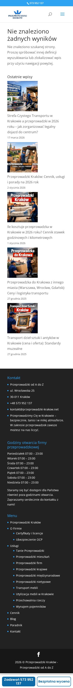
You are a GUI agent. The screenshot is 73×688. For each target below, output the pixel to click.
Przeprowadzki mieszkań (32, 557)
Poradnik (16, 625)
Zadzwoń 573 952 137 (18, 681)
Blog (13, 619)
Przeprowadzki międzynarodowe (38, 575)
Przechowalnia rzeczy (30, 600)
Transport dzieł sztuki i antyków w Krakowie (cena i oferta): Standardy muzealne (34, 343)
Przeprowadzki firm (29, 563)
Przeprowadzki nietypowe (33, 582)
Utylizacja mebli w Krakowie (35, 594)
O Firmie (16, 528)
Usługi (14, 546)
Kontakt (15, 631)
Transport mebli (27, 588)
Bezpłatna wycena (54, 681)
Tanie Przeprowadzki (30, 551)
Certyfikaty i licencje (29, 533)
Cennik (14, 613)
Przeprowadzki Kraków (25, 522)
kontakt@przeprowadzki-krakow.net (34, 409)
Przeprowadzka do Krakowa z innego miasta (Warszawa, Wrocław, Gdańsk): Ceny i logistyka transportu (36, 287)
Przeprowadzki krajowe (31, 569)
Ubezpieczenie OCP (29, 539)
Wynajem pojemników (31, 606)
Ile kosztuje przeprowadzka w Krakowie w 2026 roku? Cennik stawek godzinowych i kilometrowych (35, 232)
